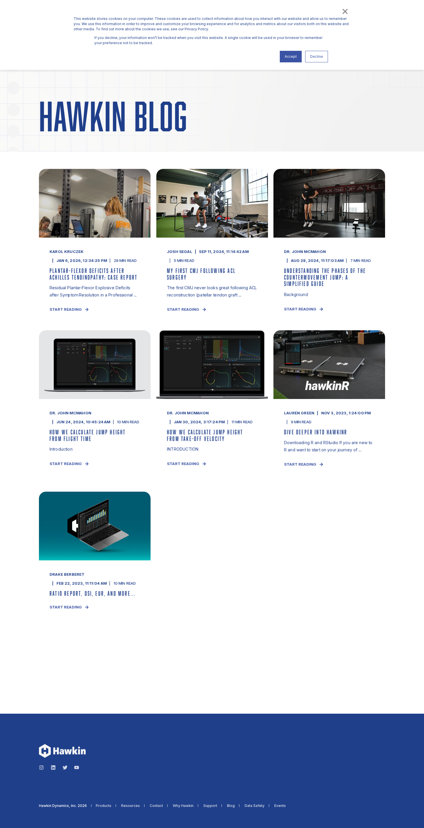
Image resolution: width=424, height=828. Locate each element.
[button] (11, 816)
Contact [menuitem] (156, 806)
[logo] (62, 751)
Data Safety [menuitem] (254, 806)
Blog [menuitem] (231, 806)
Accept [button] (291, 56)
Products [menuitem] (103, 806)
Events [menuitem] (280, 806)
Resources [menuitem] (130, 806)
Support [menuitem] (210, 806)
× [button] (344, 10)
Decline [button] (316, 56)
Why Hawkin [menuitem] (183, 806)
